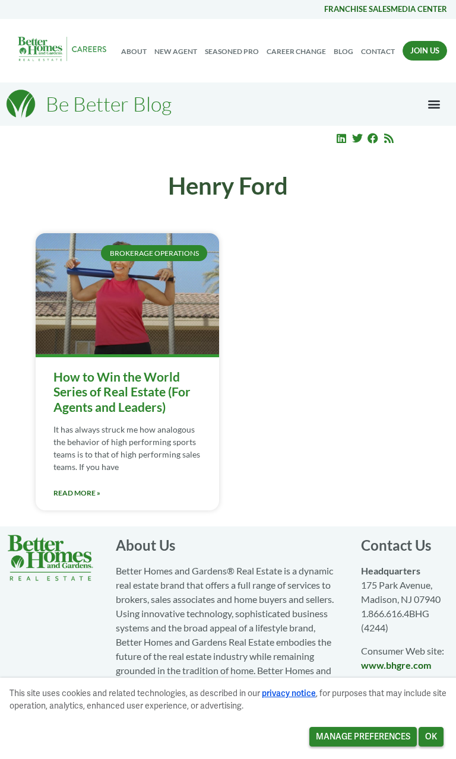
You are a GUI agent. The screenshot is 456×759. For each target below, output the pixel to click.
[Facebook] (373, 138)
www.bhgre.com (396, 665)
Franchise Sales (357, 9)
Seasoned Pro (232, 51)
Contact (378, 51)
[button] (434, 104)
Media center (419, 9)
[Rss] (388, 138)
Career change (296, 51)
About (134, 51)
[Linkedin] (341, 138)
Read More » (76, 492)
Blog (343, 51)
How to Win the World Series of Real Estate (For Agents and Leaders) (122, 391)
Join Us (424, 50)
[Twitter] (357, 138)
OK (431, 736)
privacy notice (289, 693)
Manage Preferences (363, 736)
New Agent (175, 51)
